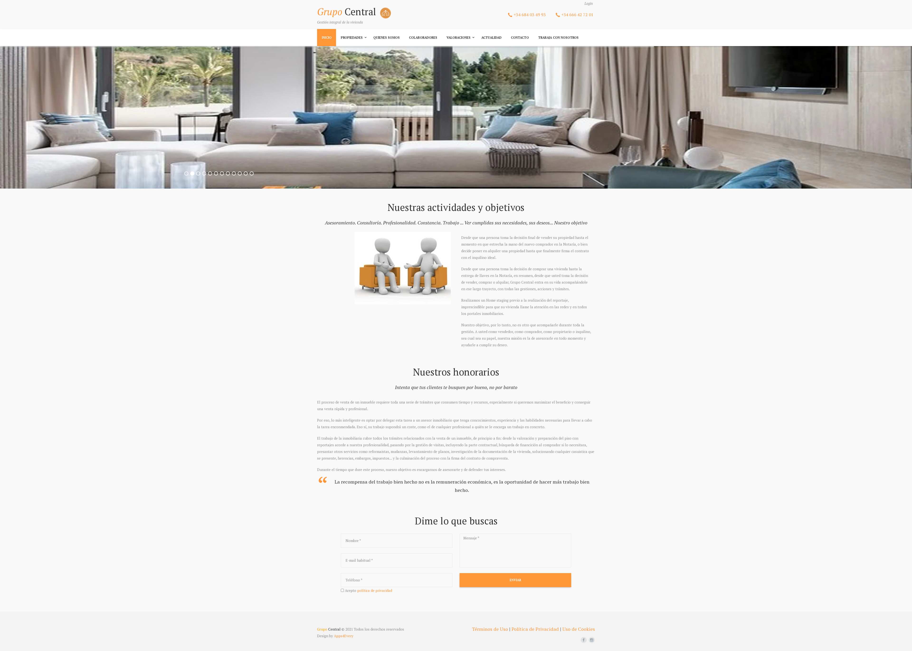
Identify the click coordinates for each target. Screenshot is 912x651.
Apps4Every (343, 635)
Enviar (515, 580)
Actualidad (491, 37)
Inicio (327, 37)
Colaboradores (423, 37)
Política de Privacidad (535, 629)
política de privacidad (374, 590)
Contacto (520, 37)
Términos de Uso (490, 629)
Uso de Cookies (578, 629)
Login (588, 3)
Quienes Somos (386, 37)
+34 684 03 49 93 (530, 14)
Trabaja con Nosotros (558, 37)
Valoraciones (458, 37)
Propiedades (352, 37)
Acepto (368, 590)
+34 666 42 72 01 (577, 14)
